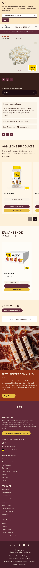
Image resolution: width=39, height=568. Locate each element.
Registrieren (8, 396)
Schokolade (5, 489)
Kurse (4, 523)
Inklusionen (5, 502)
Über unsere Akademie (9, 536)
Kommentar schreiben (12, 310)
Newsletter (5, 477)
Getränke (5, 514)
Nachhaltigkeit (6, 465)
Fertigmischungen (7, 511)
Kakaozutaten (6, 492)
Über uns (5, 468)
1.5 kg (24, 203)
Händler (4, 481)
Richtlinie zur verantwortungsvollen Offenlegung (19, 561)
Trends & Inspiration (8, 462)
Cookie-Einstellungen (19, 564)
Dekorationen (6, 31)
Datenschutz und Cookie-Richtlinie (19, 559)
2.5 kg (25, 282)
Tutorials (4, 526)
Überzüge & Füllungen (9, 499)
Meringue (30, 31)
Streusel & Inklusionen (18, 31)
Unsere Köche (6, 529)
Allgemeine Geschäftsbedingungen (19, 556)
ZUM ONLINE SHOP (22, 27)
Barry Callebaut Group (9, 471)
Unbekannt (11, 203)
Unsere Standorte (7, 533)
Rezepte (4, 459)
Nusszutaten (6, 496)
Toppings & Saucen (8, 508)
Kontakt (4, 474)
